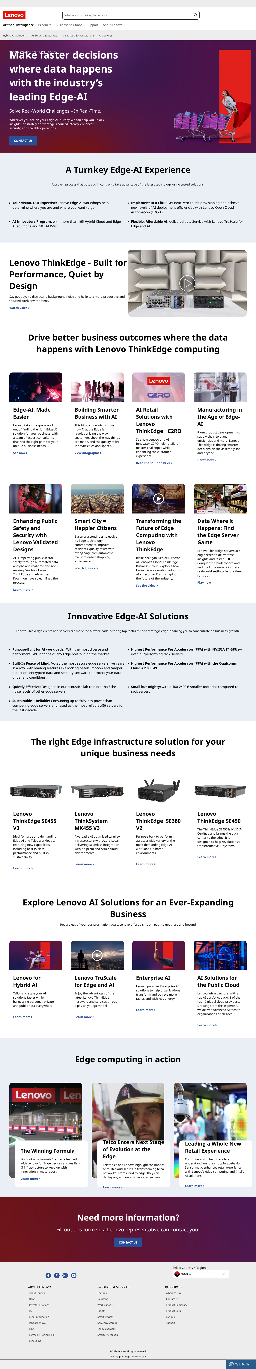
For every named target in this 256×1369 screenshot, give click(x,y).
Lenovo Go (35, 1340)
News (32, 1299)
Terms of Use (139, 1356)
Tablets (101, 1311)
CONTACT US (128, 1242)
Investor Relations (39, 1305)
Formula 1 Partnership (41, 1334)
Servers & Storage (107, 1322)
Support (170, 1322)
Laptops (102, 1293)
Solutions (37, 52)
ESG (31, 1311)
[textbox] (201, 1274)
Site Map (124, 1356)
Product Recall (174, 1311)
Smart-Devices (105, 1317)
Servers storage (19, 52)
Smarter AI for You (107, 1334)
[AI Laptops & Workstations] (96, 35)
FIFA (31, 1328)
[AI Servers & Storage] (59, 35)
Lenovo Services (106, 1328)
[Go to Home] (14, 15)
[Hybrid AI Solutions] (28, 35)
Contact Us (172, 1299)
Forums (170, 1317)
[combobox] (127, 15)
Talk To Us (242, 1364)
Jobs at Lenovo (37, 1322)
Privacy (114, 1356)
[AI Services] (114, 35)
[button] (195, 15)
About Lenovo (37, 1293)
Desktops (102, 1299)
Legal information (39, 1317)
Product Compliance (177, 1305)
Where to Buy (173, 1293)
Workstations (104, 1305)
